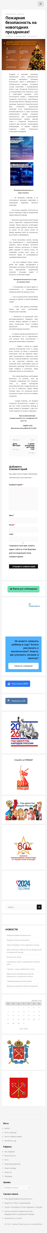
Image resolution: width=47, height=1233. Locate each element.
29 (13, 1023)
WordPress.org (10, 1140)
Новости (20, 14)
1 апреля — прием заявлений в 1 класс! (21, 969)
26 (34, 1019)
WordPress (38, 1224)
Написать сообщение (23, 666)
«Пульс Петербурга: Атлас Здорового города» (23, 945)
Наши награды (10, 1168)
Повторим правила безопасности (19, 935)
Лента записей (10, 1132)
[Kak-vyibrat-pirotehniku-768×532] (22, 148)
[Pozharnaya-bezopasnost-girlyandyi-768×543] (22, 174)
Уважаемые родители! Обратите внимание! (22, 986)
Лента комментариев (13, 1136)
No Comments (32, 36)
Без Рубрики (9, 1151)
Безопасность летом (14, 957)
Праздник (8, 1176)
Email (12, 525)
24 (23, 1019)
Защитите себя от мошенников (18, 940)
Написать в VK (18, 701)
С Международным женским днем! (19, 981)
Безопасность (10, 14)
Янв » (26, 1029)
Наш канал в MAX (20, 683)
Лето (6, 1160)
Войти (7, 1128)
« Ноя (21, 1029)
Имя (11, 515)
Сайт (11, 534)
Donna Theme (18, 1224)
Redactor (10, 36)
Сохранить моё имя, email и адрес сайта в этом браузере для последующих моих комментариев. (22, 551)
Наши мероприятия (12, 1164)
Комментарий (16, 484)
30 (18, 1023)
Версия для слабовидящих (25, 589)
